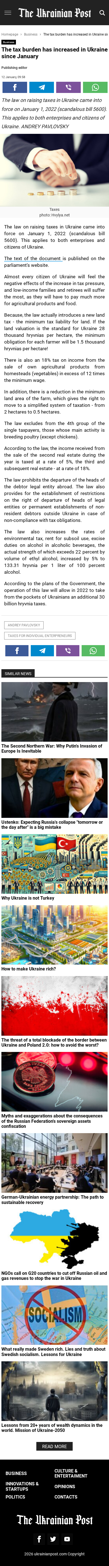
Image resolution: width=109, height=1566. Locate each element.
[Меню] (8, 13)
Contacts (65, 1497)
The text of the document (33, 258)
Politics (15, 1497)
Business (8, 42)
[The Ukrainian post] (54, 12)
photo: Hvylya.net (54, 215)
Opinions (64, 1486)
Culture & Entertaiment (70, 1473)
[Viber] (68, 87)
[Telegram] (41, 87)
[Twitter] (53, 1539)
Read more (54, 1446)
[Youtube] (67, 1539)
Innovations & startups (22, 1486)
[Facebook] (15, 87)
